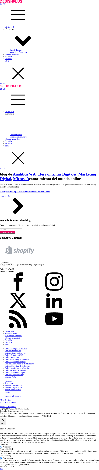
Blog (7, 61)
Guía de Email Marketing (14, 375)
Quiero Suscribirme (7, 232)
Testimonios (9, 383)
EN (4, 4)
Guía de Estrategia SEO (14, 355)
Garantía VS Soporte (13, 396)
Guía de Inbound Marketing (15, 362)
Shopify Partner (16, 50)
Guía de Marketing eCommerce (17, 359)
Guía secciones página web (15, 353)
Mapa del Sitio (5, 400)
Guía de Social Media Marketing (17, 368)
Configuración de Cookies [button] (29, 416)
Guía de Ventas (10, 377)
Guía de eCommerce (13, 357)
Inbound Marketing (12, 54)
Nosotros (8, 342)
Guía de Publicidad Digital (15, 372)
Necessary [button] (4, 444)
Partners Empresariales (13, 387)
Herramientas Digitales (57, 174)
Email (2, 227)
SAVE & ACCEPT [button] (7, 467)
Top (1, 469)
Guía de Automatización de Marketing (19, 364)
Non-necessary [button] (5, 456)
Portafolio (8, 56)
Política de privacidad (8, 402)
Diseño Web (9, 27)
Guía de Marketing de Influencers (17, 366)
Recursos (8, 59)
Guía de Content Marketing (15, 370)
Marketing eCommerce (18, 52)
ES (1, 4)
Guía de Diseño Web (13, 351)
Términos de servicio (8, 407)
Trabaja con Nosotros (13, 390)
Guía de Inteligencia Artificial (16, 349)
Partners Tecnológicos (13, 385)
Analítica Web (24, 174)
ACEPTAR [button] (46, 416)
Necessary (7, 447)
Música (7, 392)
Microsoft (21, 178)
